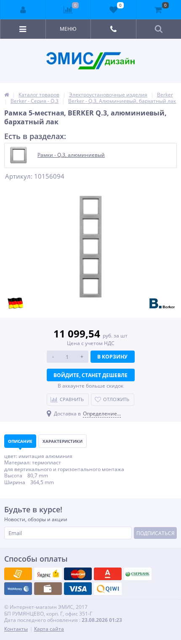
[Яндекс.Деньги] (108, 574)
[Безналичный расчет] (108, 588)
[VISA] (18, 574)
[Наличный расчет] (78, 588)
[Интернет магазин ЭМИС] (6, 94)
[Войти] (23, 9)
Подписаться (155, 533)
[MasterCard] (48, 574)
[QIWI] (138, 574)
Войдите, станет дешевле (90, 375)
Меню (68, 28)
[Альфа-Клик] (18, 588)
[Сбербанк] (48, 588)
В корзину (112, 356)
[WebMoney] (78, 574)
